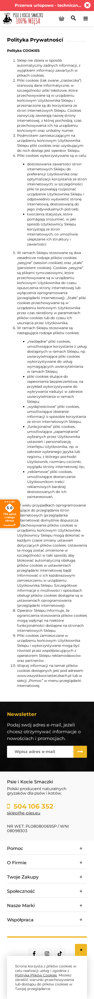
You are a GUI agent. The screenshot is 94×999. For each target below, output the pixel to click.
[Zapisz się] (80, 752)
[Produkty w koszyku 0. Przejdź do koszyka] (61, 19)
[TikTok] (60, 954)
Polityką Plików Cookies (36, 975)
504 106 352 (32, 806)
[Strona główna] (23, 18)
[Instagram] (47, 954)
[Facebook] (34, 954)
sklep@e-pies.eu (23, 813)
